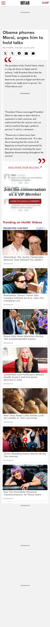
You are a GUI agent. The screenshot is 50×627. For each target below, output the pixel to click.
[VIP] (45, 3)
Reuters (8, 48)
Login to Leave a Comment (25, 201)
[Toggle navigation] (3, 3)
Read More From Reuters (24, 167)
